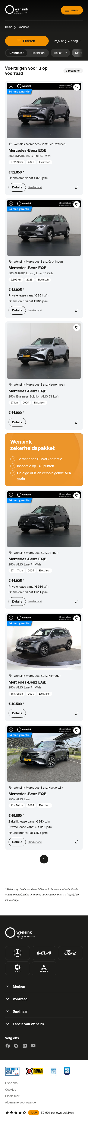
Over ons (11, 1083)
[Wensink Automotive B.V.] (18, 10)
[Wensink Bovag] (34, 1071)
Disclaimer (12, 1096)
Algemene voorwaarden (21, 1102)
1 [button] (44, 859)
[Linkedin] (24, 1045)
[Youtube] (33, 1045)
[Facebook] (7, 1045)
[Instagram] (16, 1045)
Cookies (10, 1089)
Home (8, 27)
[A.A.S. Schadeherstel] (67, 1071)
